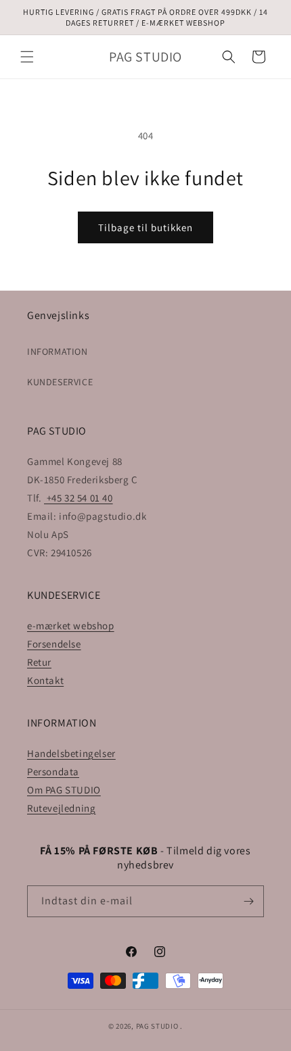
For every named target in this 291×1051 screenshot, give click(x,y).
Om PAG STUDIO (64, 789)
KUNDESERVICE (60, 382)
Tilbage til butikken (145, 227)
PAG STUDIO (157, 1026)
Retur (39, 662)
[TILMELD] (248, 901)
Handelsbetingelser (71, 753)
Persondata (53, 771)
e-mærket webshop (70, 625)
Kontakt (45, 680)
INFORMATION (57, 351)
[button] (27, 57)
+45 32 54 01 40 (78, 497)
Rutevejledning (61, 808)
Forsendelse (54, 643)
